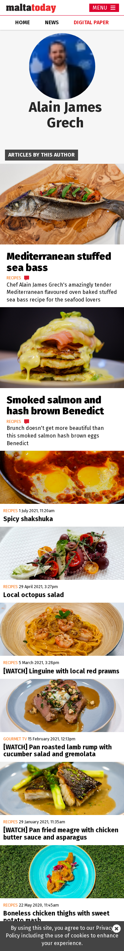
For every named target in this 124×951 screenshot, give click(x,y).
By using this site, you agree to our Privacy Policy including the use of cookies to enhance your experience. (62, 935)
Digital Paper (91, 22)
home (22, 22)
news (52, 22)
